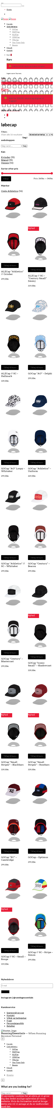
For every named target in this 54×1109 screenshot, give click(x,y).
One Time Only (18, 42)
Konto (9, 9)
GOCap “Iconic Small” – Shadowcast (39, 664)
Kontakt (9, 50)
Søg (24, 146)
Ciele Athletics (12, 27)
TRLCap (15, 40)
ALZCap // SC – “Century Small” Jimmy (37, 278)
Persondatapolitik (15, 1023)
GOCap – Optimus (38, 857)
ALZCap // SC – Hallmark (9, 374)
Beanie (15, 45)
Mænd (4, 160)
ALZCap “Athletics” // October (12, 272)
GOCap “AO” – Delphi (40, 373)
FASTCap (16, 32)
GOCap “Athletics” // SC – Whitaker (13, 565)
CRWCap (16, 37)
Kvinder (5, 157)
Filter (6, 178)
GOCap (15, 29)
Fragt (9, 1020)
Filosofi (9, 48)
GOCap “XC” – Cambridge (9, 858)
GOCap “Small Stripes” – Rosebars (38, 763)
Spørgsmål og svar (15, 1012)
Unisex (5, 163)
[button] (13, 208)
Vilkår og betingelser (17, 1018)
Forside (9, 24)
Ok (12, 1106)
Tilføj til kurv (9, 265)
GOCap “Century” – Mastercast (12, 660)
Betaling (11, 1026)
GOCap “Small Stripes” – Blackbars (12, 763)
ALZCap (15, 35)
